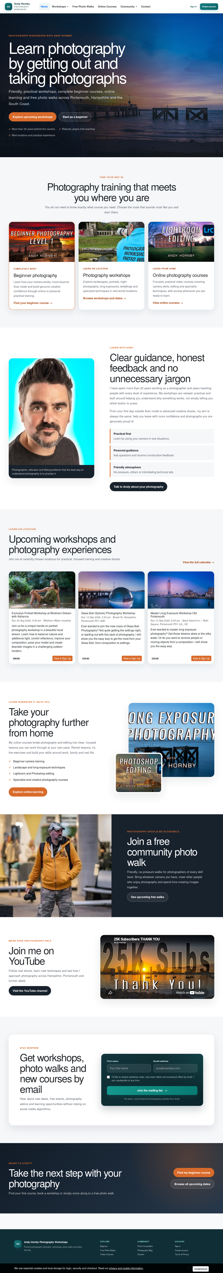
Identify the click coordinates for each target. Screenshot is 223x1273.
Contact (146, 6)
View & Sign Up (62, 658)
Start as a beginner (75, 117)
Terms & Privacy (182, 1254)
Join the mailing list (152, 1090)
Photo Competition (145, 1246)
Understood (200, 1269)
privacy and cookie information (126, 1268)
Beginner (104, 1246)
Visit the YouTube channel (30, 991)
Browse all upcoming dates (192, 1184)
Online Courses (107, 6)
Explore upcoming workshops (33, 117)
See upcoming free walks (147, 897)
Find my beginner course (193, 1173)
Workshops (59, 6)
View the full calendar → (198, 562)
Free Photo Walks (83, 6)
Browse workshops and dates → (104, 298)
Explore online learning (28, 792)
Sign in (193, 6)
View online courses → (168, 303)
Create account (209, 6)
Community (127, 6)
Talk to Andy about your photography (138, 487)
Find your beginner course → (33, 303)
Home (44, 6)
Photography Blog (144, 1250)
